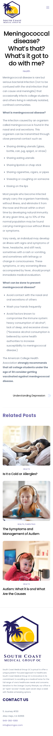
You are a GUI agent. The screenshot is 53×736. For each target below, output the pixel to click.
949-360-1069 (10, 720)
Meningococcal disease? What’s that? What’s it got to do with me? (26, 48)
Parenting (30, 524)
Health (26, 71)
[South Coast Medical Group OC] (12, 22)
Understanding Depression (29, 395)
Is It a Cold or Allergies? (20, 474)
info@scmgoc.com (13, 725)
